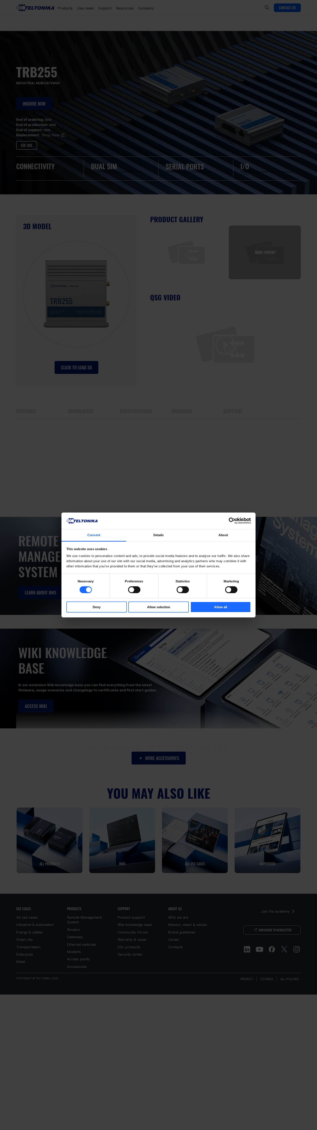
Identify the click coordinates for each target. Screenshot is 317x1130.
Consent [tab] (93, 535)
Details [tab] (158, 535)
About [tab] (223, 535)
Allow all (220, 607)
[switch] (134, 589)
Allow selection (158, 607)
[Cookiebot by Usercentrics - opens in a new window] (232, 520)
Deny (96, 607)
